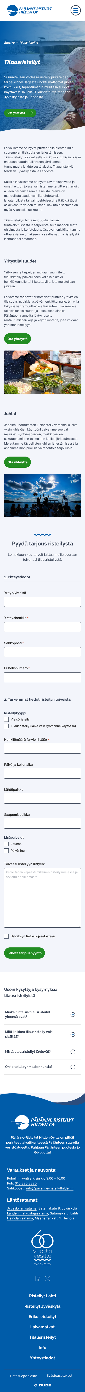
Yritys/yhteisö (15, 593)
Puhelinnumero (17, 668)
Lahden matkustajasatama (27, 1213)
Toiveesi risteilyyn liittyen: (24, 864)
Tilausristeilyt (42, 1337)
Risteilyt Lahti (42, 1295)
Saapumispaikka (17, 814)
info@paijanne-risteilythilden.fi (49, 1188)
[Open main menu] (76, 10)
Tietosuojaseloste (23, 1376)
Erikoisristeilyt (42, 1316)
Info (42, 1347)
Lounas (16, 844)
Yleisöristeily (20, 719)
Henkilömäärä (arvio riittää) (26, 739)
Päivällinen (19, 851)
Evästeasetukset (59, 1375)
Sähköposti (14, 643)
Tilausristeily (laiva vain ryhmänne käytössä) (43, 726)
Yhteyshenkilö (16, 618)
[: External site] (37, 1280)
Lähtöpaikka (13, 789)
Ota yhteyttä (16, 113)
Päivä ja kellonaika (18, 764)
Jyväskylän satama (22, 1208)
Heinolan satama (20, 1218)
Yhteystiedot (42, 1357)
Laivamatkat (42, 1326)
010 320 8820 (26, 1183)
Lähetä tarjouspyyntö (24, 953)
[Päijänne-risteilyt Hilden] (42, 1128)
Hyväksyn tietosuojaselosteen (33, 936)
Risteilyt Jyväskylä (42, 1306)
